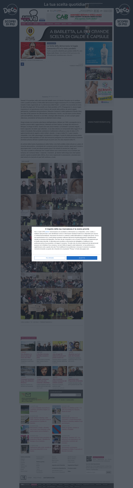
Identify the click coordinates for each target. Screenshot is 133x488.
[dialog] (66, 244)
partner (47, 231)
